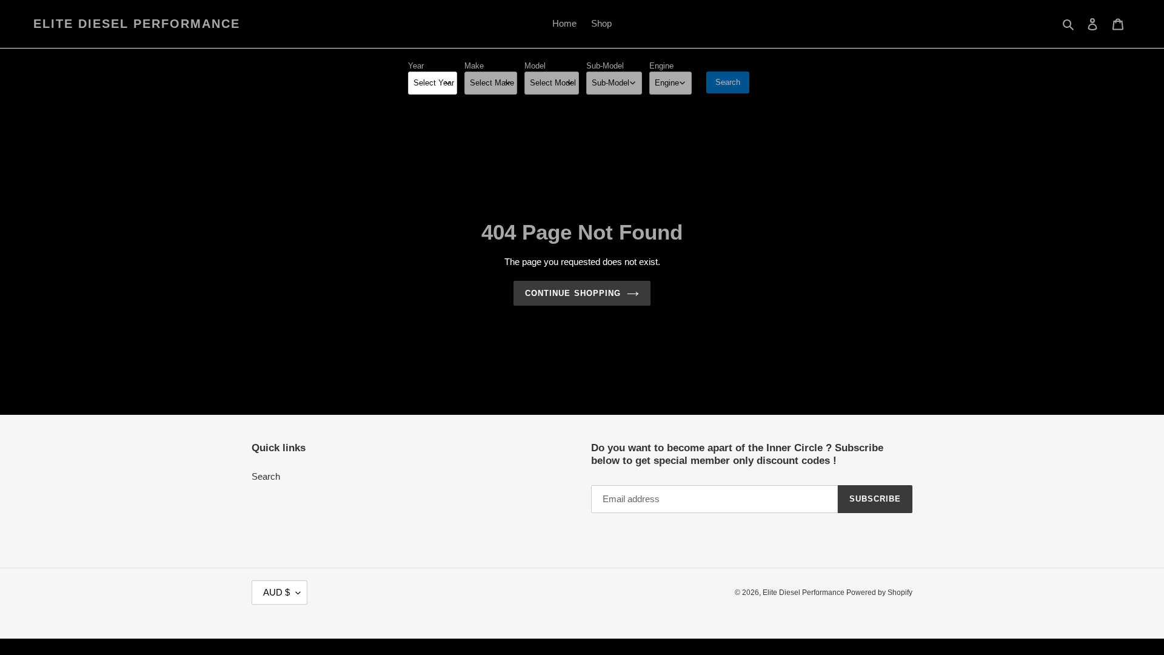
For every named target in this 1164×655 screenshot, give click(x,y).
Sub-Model (605, 65)
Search (727, 82)
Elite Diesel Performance (136, 23)
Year (416, 65)
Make (474, 65)
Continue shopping (573, 293)
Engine (661, 65)
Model (535, 65)
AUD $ (276, 592)
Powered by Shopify (879, 592)
